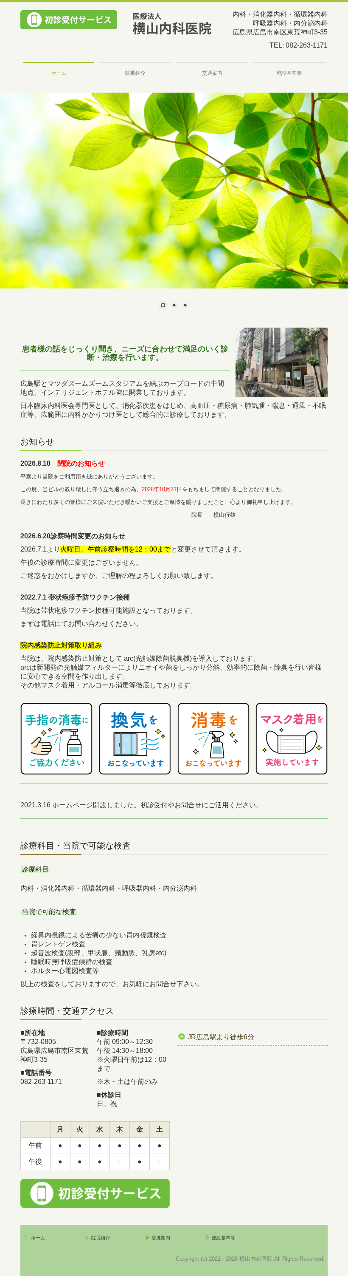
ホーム (59, 73)
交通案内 (212, 73)
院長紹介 (135, 73)
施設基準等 (289, 73)
